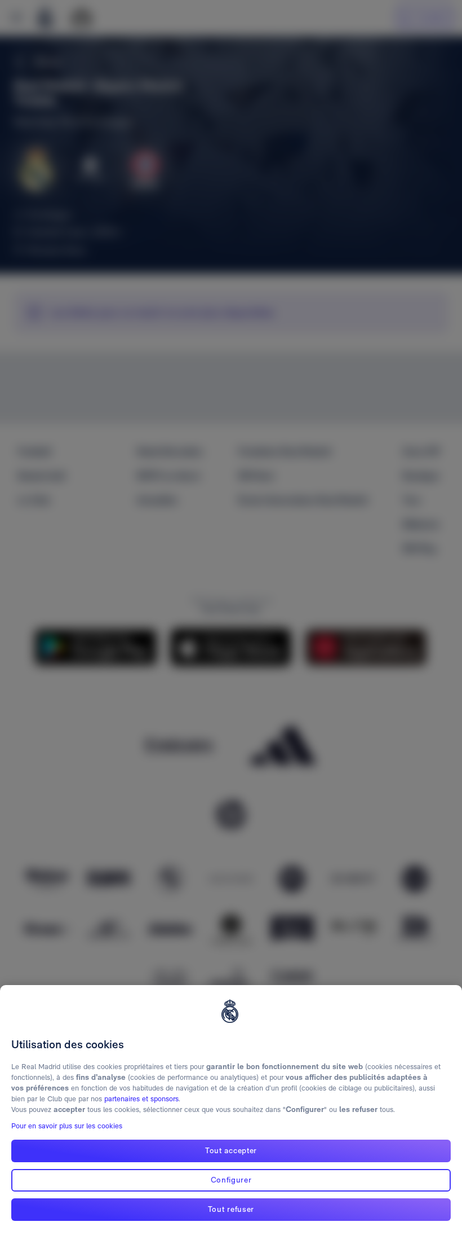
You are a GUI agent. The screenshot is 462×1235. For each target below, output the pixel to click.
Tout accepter (231, 1150)
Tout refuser (231, 1209)
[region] (231, 1110)
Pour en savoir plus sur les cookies (66, 1126)
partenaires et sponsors (141, 1099)
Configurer (231, 1179)
